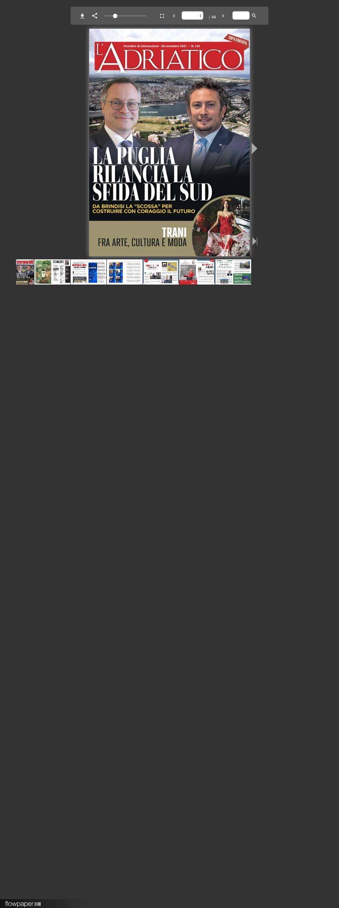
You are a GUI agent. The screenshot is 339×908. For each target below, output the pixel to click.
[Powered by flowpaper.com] (23, 900)
